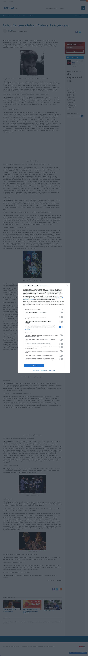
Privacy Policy (52, 370)
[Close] (67, 286)
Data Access (44, 370)
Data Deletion (36, 370)
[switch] (61, 312)
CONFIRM (34, 365)
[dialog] (44, 328)
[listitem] (44, 309)
